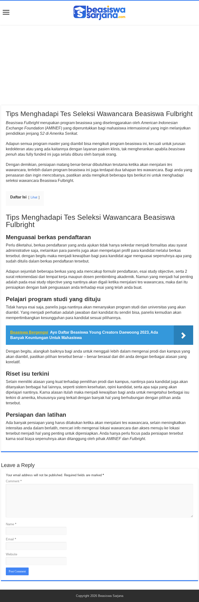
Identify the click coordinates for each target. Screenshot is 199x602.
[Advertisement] (99, 65)
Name (11, 524)
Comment (14, 481)
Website (11, 554)
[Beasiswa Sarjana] (99, 12)
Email (11, 539)
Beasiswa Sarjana (110, 596)
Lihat (34, 197)
